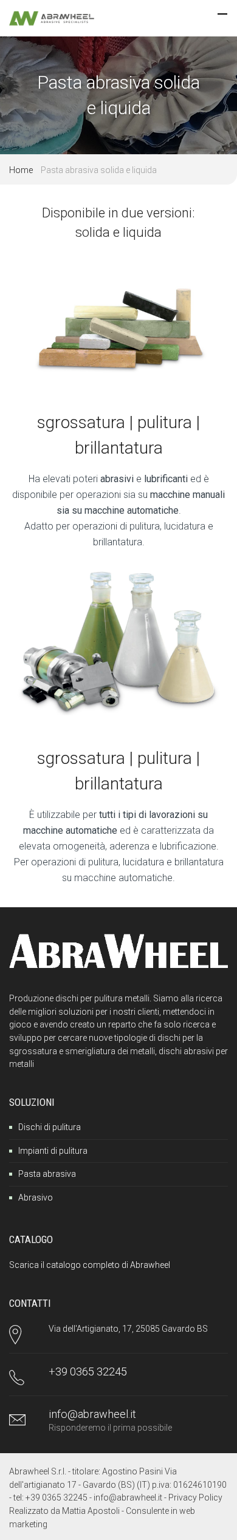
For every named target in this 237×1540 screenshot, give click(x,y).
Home (21, 170)
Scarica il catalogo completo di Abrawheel (89, 1265)
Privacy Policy (195, 1497)
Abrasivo (35, 1197)
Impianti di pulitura (53, 1151)
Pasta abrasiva (47, 1174)
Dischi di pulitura (49, 1127)
